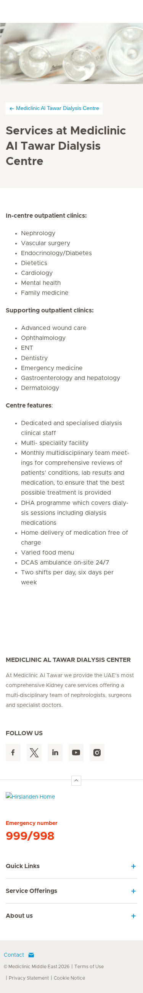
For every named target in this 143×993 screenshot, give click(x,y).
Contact (14, 955)
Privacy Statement (29, 978)
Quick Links (23, 866)
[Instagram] (97, 752)
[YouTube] (76, 752)
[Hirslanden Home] (71, 798)
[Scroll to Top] (76, 780)
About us (19, 916)
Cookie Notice (69, 978)
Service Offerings (31, 891)
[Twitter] (34, 752)
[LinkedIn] (55, 752)
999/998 (30, 836)
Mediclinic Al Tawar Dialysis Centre (57, 108)
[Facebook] (13, 752)
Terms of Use (89, 966)
